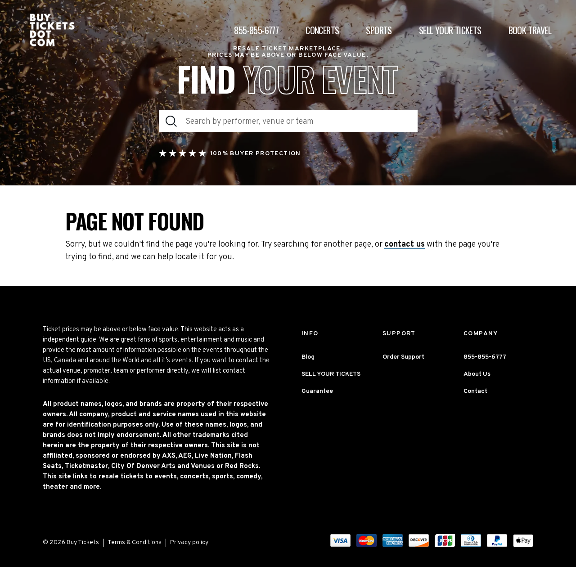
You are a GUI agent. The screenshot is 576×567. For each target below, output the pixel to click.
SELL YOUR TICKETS (331, 374)
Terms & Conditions (135, 542)
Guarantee (317, 391)
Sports (379, 30)
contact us (404, 245)
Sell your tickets (450, 30)
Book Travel (529, 30)
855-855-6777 (256, 30)
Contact (475, 391)
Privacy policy (189, 542)
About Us (477, 374)
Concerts (322, 30)
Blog (308, 357)
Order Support (403, 357)
